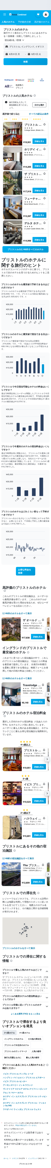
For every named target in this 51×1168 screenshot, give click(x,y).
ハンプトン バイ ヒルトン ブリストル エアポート (24, 1077)
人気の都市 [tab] (36, 1051)
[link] (25, 249)
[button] (5, 14)
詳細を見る (39, 141)
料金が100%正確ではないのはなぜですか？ (23, 1145)
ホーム (6, 1158)
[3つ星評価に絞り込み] (14, 119)
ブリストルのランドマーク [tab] (15, 1051)
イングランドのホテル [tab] (13, 1038)
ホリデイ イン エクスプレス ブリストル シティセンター (25, 1097)
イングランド (33, 1158)
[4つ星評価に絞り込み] (25, 119)
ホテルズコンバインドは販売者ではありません (23, 1134)
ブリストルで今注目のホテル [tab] (16, 1045)
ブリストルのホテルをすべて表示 (18, 948)
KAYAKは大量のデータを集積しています (24, 1139)
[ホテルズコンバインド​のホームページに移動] (17, 14)
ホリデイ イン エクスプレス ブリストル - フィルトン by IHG (24, 1104)
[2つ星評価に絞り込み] (5, 119)
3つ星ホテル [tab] (9, 1032)
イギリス (15, 1158)
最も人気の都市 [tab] (32, 1057)
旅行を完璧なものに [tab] (12, 1057)
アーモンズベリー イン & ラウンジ (18, 1085)
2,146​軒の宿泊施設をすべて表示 (18, 858)
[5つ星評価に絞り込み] (37, 119)
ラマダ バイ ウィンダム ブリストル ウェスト (22, 1109)
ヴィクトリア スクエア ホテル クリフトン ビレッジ (25, 1088)
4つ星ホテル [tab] (24, 1032)
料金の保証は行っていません (26, 1125)
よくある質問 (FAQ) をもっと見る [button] (25, 1013)
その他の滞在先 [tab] (34, 1038)
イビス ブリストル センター (15, 1081)
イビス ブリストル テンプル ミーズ (18, 1073)
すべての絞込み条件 (39, 113)
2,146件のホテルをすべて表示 (17, 613)
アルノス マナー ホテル (13, 1092)
